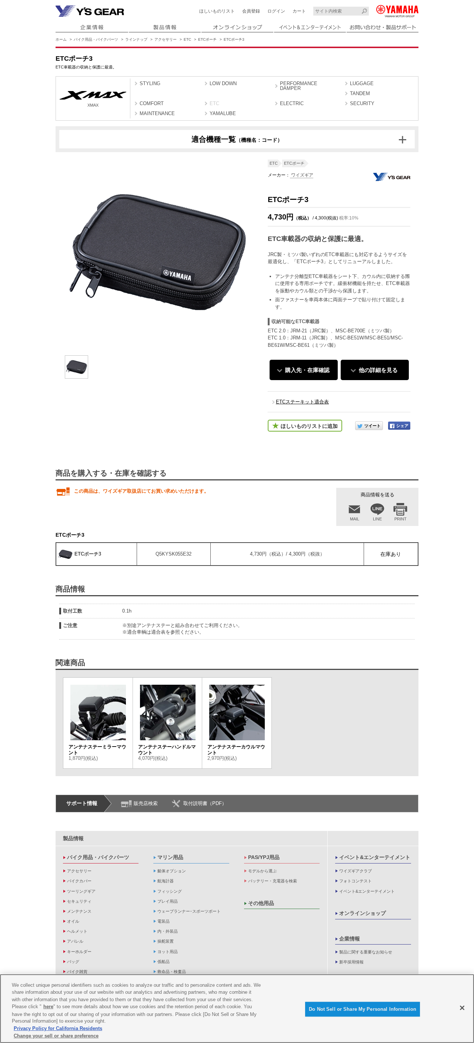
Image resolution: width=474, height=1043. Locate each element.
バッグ (73, 961)
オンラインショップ (362, 913)
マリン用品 (170, 857)
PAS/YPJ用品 (264, 857)
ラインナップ (136, 39)
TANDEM (360, 93)
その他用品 (261, 903)
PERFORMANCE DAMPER (298, 86)
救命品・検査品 (171, 971)
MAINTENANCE (157, 113)
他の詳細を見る (378, 370)
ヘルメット (77, 931)
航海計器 (165, 881)
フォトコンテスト (355, 881)
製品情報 (73, 838)
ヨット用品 (167, 951)
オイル (73, 921)
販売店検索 (146, 803)
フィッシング (169, 891)
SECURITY (362, 103)
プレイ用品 (167, 901)
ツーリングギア (81, 891)
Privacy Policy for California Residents (58, 1028)
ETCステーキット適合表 (302, 402)
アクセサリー (165, 39)
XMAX (93, 105)
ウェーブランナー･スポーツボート (189, 911)
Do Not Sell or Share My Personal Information (362, 1009)
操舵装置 (165, 941)
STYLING (150, 83)
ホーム (61, 39)
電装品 (163, 921)
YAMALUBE (223, 113)
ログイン (276, 11)
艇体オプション (171, 871)
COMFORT (152, 103)
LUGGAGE (362, 83)
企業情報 (349, 939)
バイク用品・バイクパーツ (96, 39)
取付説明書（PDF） (205, 803)
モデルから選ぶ (262, 871)
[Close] (462, 1008)
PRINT (400, 519)
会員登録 (251, 11)
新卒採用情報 (351, 962)
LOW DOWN (223, 83)
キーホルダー (79, 951)
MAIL (354, 519)
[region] (237, 1008)
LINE (377, 519)
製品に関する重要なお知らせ (365, 952)
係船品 (163, 961)
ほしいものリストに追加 (309, 426)
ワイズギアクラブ (355, 871)
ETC (187, 39)
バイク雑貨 (77, 971)
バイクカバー (79, 881)
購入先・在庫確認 (307, 370)
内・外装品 (167, 931)
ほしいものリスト (217, 11)
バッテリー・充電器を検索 (272, 881)
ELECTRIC (292, 103)
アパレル (75, 941)
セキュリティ (79, 901)
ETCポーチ (207, 39)
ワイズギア (301, 175)
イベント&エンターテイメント (374, 857)
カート (299, 11)
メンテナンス (79, 911)
